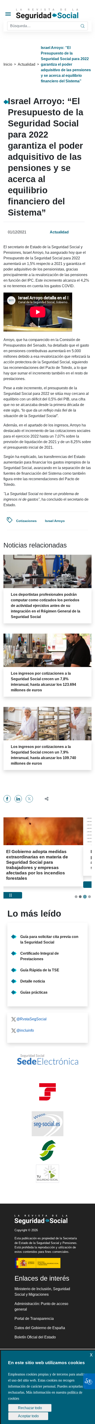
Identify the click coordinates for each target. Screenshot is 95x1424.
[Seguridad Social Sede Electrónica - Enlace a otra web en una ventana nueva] (47, 1049)
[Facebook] (7, 798)
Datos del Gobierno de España (40, 1317)
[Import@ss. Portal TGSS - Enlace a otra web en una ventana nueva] (47, 1081)
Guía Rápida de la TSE (39, 959)
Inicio (7, 64)
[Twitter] (29, 798)
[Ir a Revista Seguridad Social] (55, 14)
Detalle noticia (32, 971)
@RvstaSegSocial (31, 1008)
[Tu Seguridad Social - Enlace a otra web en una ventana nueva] (47, 1163)
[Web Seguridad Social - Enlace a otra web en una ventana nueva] (47, 1113)
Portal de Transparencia (34, 1308)
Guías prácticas (34, 982)
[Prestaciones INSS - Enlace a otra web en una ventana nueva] (47, 1139)
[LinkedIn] (18, 798)
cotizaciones (26, 521)
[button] (44, 798)
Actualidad (26, 64)
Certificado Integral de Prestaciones (39, 945)
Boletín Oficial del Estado (35, 1326)
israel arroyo (55, 521)
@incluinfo (25, 1020)
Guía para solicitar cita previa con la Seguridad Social (49, 929)
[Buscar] (82, 26)
